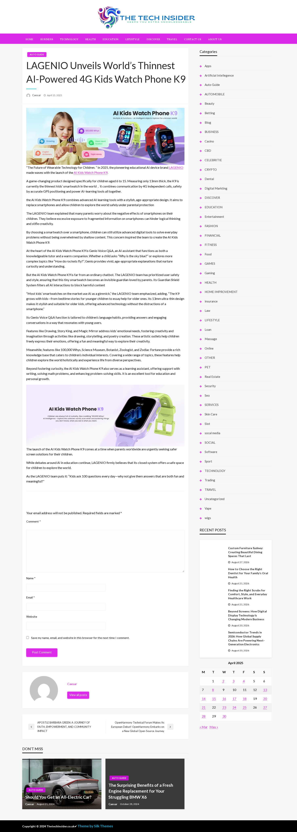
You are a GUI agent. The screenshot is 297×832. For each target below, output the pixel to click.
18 (244, 698)
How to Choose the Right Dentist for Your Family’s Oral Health (248, 573)
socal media (212, 433)
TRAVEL (172, 39)
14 (203, 698)
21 (203, 707)
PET (208, 367)
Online (209, 348)
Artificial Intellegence (219, 75)
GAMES (210, 263)
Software (211, 452)
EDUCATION (110, 39)
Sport (208, 461)
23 (224, 707)
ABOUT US (215, 39)
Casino (209, 141)
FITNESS (211, 244)
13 (265, 690)
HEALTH (90, 39)
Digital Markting (216, 188)
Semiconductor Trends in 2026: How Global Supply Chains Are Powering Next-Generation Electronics (246, 638)
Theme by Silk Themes (95, 826)
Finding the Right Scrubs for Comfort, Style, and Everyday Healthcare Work (247, 594)
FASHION (211, 226)
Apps (208, 66)
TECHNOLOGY (69, 39)
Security (210, 386)
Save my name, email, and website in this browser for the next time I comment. (80, 637)
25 (244, 707)
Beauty (209, 103)
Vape (208, 508)
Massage (211, 339)
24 (234, 707)
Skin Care (211, 414)
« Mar (204, 727)
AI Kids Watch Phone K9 (90, 172)
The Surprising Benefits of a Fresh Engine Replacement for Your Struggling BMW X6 (140, 791)
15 (214, 698)
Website (31, 616)
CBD (208, 150)
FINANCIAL (213, 235)
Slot (207, 423)
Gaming (210, 273)
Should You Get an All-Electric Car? (58, 796)
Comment (33, 521)
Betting (210, 113)
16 (224, 698)
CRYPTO (211, 169)
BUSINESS (46, 39)
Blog (208, 122)
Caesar (37, 95)
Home (29, 39)
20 (265, 698)
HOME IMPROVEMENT (221, 292)
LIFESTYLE (132, 39)
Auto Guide (37, 54)
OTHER (210, 357)
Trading (210, 480)
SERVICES (212, 405)
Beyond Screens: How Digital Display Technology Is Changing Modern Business (247, 615)
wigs (208, 518)
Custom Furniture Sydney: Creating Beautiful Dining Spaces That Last (245, 552)
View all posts (78, 695)
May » (214, 727)
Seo (207, 395)
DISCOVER (153, 39)
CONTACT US (192, 39)
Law (207, 310)
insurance (211, 301)
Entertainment (214, 216)
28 (203, 716)
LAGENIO (176, 167)
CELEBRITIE (213, 160)
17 (234, 698)
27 (265, 707)
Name (31, 578)
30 (224, 716)
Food (208, 254)
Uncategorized (214, 499)
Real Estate (212, 376)
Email (30, 597)
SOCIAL (210, 442)
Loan (208, 329)
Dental (209, 179)
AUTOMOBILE (215, 94)
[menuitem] (29, 39)
